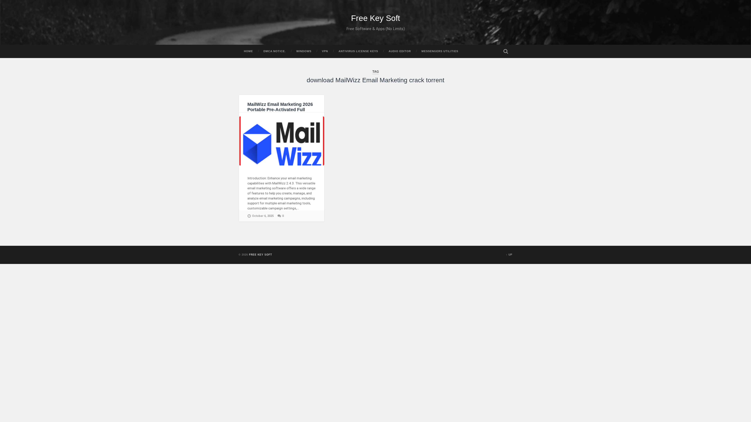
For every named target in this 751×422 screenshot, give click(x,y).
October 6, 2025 (263, 216)
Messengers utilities (439, 51)
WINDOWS (303, 51)
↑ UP (509, 254)
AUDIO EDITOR (400, 51)
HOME (248, 51)
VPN (325, 51)
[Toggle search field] (505, 51)
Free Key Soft (375, 18)
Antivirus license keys (358, 51)
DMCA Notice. (274, 51)
